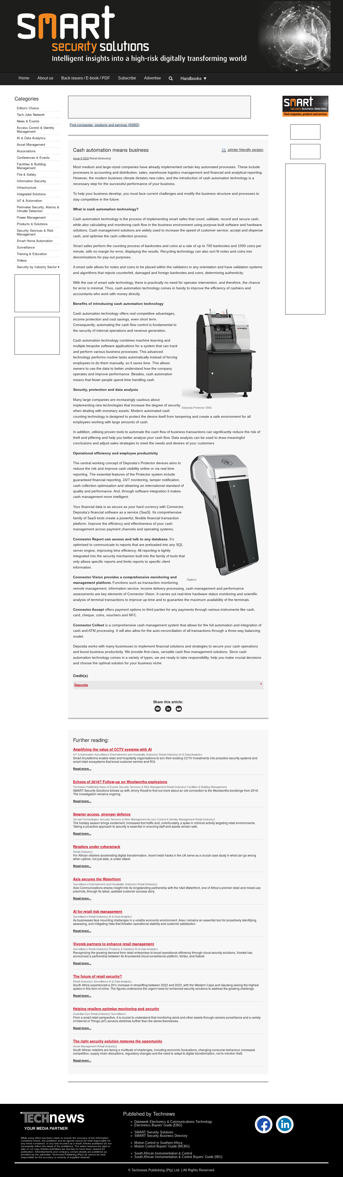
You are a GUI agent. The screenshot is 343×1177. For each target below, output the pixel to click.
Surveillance (26, 247)
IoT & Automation (29, 200)
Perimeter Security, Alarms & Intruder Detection (38, 209)
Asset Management (31, 144)
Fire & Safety (26, 174)
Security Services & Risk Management (35, 232)
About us (45, 78)
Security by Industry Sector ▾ (38, 266)
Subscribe (127, 78)
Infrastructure (26, 187)
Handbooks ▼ (194, 78)
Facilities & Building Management (31, 166)
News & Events (28, 121)
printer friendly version (245, 149)
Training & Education (32, 253)
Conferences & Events (33, 157)
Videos (22, 260)
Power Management (31, 217)
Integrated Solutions (31, 194)
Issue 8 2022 (81, 158)
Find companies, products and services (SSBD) (104, 124)
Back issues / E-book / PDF (85, 78)
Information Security (31, 180)
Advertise (152, 78)
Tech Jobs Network (31, 114)
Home (24, 78)
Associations (26, 151)
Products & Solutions (32, 223)
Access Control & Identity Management (35, 129)
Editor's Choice (28, 108)
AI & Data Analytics (31, 137)
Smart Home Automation (35, 240)
